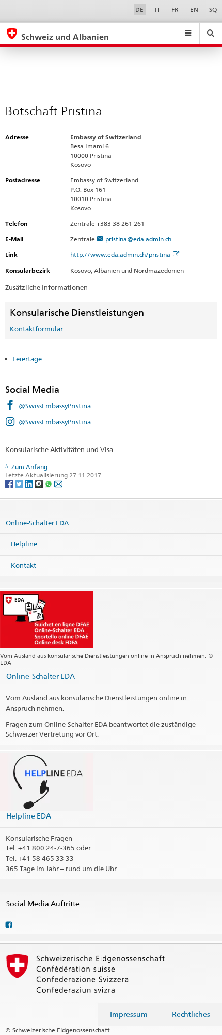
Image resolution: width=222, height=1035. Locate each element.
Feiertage (27, 359)
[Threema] (39, 484)
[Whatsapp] (49, 484)
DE (139, 9)
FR (175, 9)
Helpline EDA (28, 815)
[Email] (58, 484)
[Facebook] (10, 484)
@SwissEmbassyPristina (55, 406)
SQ (213, 9)
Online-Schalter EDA (37, 522)
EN (194, 9)
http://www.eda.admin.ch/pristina (120, 254)
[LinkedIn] (30, 484)
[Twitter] (20, 484)
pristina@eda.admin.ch (138, 239)
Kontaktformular (36, 329)
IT (158, 9)
